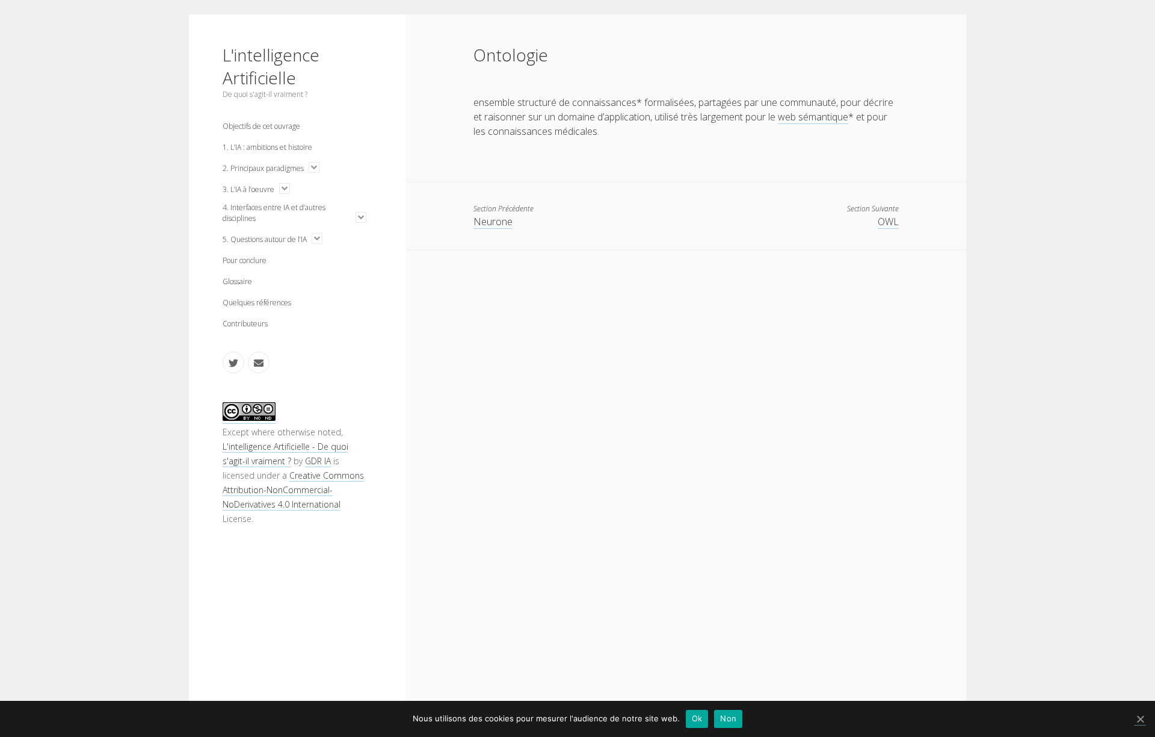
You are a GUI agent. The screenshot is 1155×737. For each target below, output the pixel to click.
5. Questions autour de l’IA (265, 239)
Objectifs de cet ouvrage (261, 126)
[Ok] (1140, 719)
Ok (697, 718)
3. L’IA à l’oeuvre (248, 189)
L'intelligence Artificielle (271, 66)
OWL (888, 221)
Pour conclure (244, 260)
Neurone (493, 221)
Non (728, 718)
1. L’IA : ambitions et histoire (267, 147)
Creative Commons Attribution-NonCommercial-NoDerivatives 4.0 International (293, 490)
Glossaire (237, 281)
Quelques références (257, 302)
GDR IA (318, 461)
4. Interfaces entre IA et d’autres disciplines (274, 212)
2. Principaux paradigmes (263, 168)
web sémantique (813, 116)
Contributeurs (245, 324)
